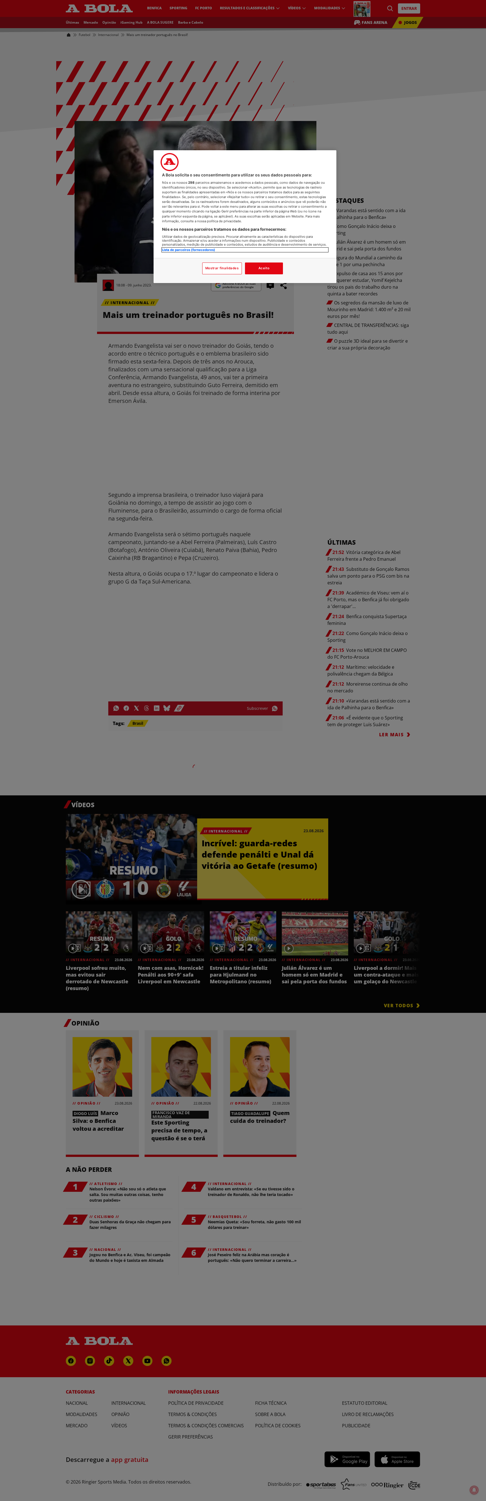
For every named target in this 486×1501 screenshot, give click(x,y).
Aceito (263, 268)
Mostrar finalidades (222, 268)
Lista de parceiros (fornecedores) (188, 250)
